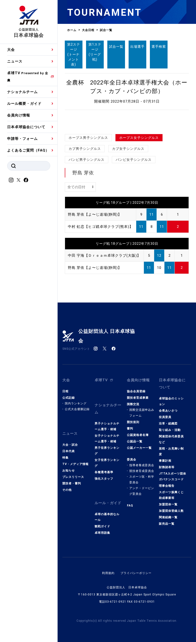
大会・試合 (70, 444)
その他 (67, 489)
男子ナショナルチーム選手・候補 (107, 426)
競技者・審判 (71, 483)
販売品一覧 (166, 523)
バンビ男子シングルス (86, 160)
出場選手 (137, 46)
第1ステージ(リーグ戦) (94, 51)
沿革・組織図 (168, 423)
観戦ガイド (102, 526)
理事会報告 (166, 485)
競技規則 (133, 422)
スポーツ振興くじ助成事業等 (171, 495)
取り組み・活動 (170, 430)
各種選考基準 (104, 472)
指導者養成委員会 (141, 465)
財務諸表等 (166, 467)
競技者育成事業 (138, 397)
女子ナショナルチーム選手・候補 (107, 438)
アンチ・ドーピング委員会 (141, 491)
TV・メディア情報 (75, 464)
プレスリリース (73, 477)
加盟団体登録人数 (171, 510)
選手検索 (159, 46)
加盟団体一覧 (168, 504)
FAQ (130, 505)
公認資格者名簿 (138, 435)
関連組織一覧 (168, 517)
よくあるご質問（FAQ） (28, 150)
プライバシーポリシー (136, 573)
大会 (11, 49)
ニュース (14, 61)
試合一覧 (116, 46)
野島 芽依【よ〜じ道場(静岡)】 (95, 214)
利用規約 (108, 573)
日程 (65, 391)
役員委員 (165, 417)
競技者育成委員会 (141, 471)
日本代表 (68, 451)
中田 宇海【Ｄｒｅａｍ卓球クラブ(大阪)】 (104, 255)
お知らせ (68, 470)
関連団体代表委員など (171, 439)
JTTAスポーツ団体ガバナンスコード (172, 476)
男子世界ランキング (107, 450)
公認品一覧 (134, 441)
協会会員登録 (136, 391)
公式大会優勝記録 (77, 409)
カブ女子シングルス (128, 149)
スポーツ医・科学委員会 (141, 479)
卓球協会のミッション (171, 401)
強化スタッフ (104, 478)
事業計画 (165, 460)
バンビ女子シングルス (134, 160)
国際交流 (133, 404)
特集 (65, 457)
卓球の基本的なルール (107, 517)
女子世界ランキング (107, 462)
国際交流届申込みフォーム (141, 412)
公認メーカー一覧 (139, 447)
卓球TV (27, 76)
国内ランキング (76, 403)
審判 (130, 428)
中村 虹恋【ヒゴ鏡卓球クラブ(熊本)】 (100, 226)
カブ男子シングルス (85, 149)
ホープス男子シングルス (88, 138)
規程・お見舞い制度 (171, 451)
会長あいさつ (168, 410)
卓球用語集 (102, 532)
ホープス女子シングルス (139, 138)
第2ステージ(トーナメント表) (73, 54)
